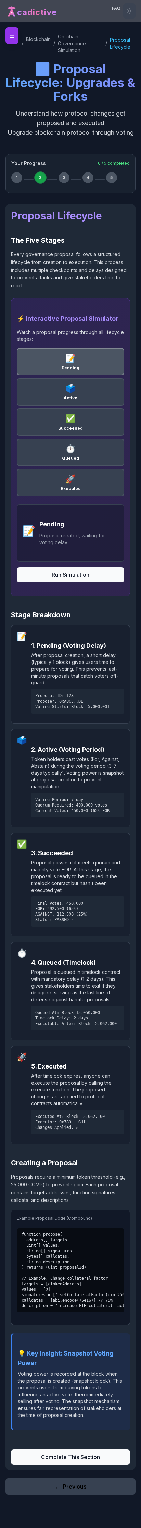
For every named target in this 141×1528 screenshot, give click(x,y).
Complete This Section (70, 1457)
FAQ (116, 8)
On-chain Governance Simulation (72, 43)
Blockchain (38, 39)
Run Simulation (70, 574)
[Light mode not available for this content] (129, 11)
